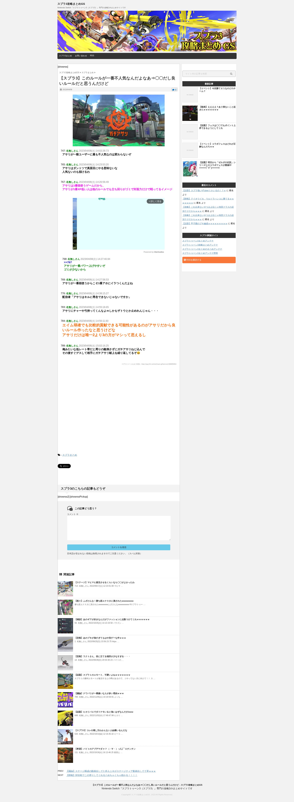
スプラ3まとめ (65, 56)
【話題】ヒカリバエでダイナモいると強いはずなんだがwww (104, 712)
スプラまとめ (69, 455)
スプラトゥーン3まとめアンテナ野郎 (200, 253)
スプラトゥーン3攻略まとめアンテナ (200, 245)
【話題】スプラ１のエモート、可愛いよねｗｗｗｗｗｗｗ (102, 675)
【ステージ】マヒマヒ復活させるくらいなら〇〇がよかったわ (105, 582)
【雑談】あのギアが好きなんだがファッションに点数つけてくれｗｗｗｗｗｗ (112, 619)
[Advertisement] (119, 411)
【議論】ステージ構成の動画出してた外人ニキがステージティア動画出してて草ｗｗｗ (111, 771)
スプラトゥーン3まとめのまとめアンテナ (202, 249)
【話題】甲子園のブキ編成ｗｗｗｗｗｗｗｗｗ (204, 223)
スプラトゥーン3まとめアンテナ (198, 241)
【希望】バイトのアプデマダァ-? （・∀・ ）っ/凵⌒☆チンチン (105, 749)
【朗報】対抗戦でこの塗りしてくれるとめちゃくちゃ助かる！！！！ (101, 775)
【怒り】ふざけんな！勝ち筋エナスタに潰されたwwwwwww (104, 601)
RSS (92, 55)
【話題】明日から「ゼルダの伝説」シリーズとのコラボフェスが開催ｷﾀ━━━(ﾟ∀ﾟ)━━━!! (217, 165)
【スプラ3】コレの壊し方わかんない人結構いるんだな (101, 730)
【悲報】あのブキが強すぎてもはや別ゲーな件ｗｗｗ (100, 638)
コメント (72, 514)
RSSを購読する (193, 260)
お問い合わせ (81, 56)
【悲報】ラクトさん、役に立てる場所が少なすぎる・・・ (102, 656)
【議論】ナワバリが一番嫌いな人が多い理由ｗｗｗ (99, 693)
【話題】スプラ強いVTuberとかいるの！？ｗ (204, 190)
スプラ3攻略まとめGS (71, 3)
